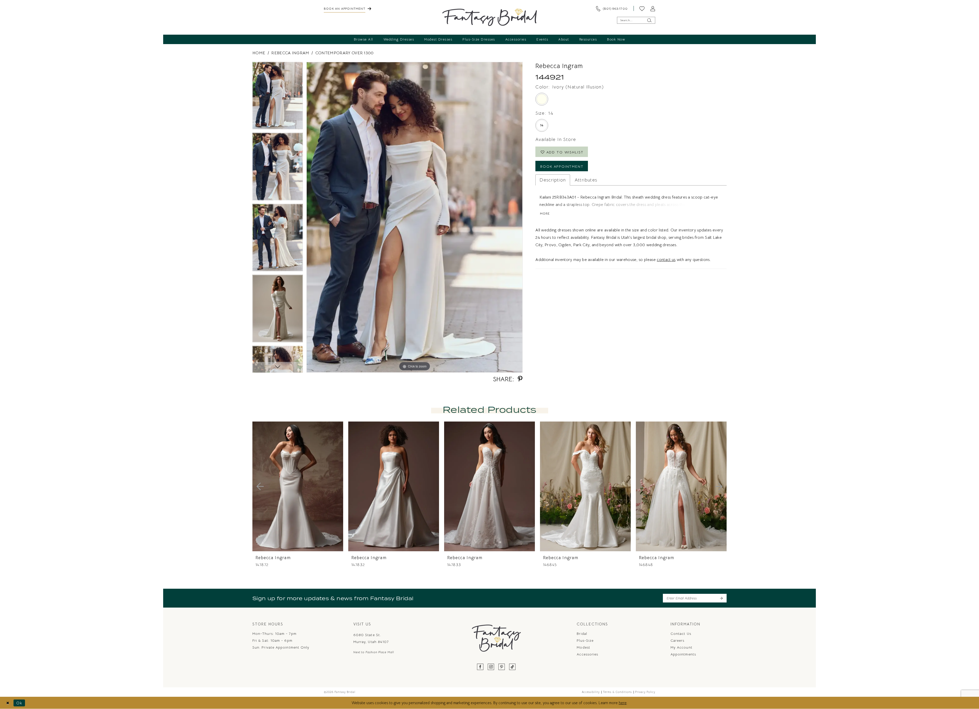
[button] (652, 8)
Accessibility (591, 692)
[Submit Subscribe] (721, 598)
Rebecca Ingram (290, 53)
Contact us (681, 633)
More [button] (545, 213)
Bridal (582, 633)
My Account (681, 647)
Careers (678, 640)
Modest (583, 647)
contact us (666, 259)
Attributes (586, 180)
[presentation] (297, 486)
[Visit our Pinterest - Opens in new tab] (501, 667)
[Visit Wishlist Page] (642, 8)
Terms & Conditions (617, 692)
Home (258, 53)
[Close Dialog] (7, 702)
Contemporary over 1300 (344, 53)
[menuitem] (347, 8)
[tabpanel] (277, 97)
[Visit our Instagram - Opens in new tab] (491, 667)
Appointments (683, 654)
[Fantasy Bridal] (489, 17)
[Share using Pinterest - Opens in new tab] (520, 379)
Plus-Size (585, 640)
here (623, 702)
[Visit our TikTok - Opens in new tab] (512, 667)
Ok (19, 702)
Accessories (587, 654)
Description (552, 180)
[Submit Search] (649, 20)
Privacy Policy (645, 692)
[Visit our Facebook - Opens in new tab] (480, 667)
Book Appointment (562, 166)
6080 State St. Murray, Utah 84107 (371, 638)
